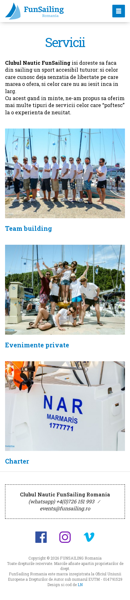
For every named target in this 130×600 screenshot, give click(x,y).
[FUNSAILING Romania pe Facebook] (41, 537)
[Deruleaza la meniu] (118, 588)
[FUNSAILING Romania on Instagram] (65, 537)
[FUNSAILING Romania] (52, 11)
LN (80, 584)
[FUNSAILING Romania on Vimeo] (89, 537)
